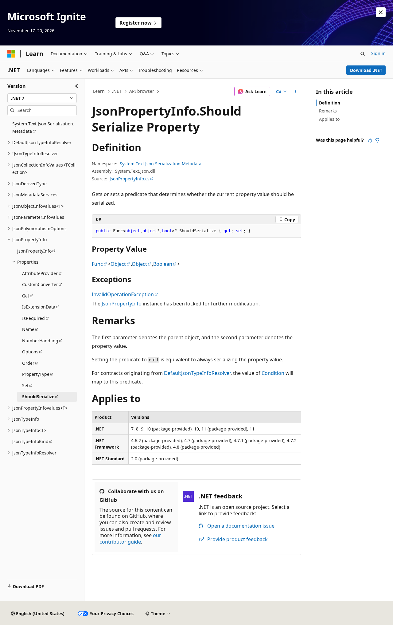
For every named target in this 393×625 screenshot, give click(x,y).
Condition (273, 373)
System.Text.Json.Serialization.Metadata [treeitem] (43, 127)
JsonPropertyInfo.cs (130, 179)
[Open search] (362, 53)
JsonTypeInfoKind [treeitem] (30, 441)
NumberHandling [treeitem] (40, 341)
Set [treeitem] (25, 385)
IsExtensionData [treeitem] (38, 307)
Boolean (162, 264)
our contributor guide (130, 538)
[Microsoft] (11, 54)
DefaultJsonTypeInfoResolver (197, 373)
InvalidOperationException (123, 294)
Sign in (378, 53)
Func (97, 264)
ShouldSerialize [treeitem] (38, 396)
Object (118, 264)
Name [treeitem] (28, 329)
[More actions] (295, 91)
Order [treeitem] (28, 363)
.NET (117, 91)
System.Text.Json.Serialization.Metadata (160, 164)
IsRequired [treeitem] (33, 318)
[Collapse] (76, 86)
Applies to (329, 119)
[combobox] (42, 98)
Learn (99, 91)
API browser (141, 91)
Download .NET (366, 70)
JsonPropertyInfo (122, 303)
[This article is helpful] (370, 140)
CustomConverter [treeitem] (40, 284)
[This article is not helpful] (377, 140)
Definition (329, 103)
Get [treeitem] (25, 296)
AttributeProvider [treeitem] (40, 273)
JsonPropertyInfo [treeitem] (34, 251)
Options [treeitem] (30, 352)
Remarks (328, 111)
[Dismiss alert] (381, 12)
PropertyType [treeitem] (35, 374)
